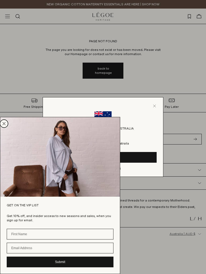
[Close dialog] (4, 124)
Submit (60, 262)
